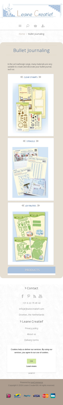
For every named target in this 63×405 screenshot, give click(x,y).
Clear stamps (30, 77)
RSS (34, 296)
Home (22, 33)
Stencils (30, 141)
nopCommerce (37, 382)
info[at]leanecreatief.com (31, 308)
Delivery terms (31, 340)
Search (31, 373)
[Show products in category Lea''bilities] (30, 237)
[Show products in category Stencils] (30, 172)
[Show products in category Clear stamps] (30, 108)
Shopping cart (35, 26)
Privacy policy (31, 328)
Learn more (31, 366)
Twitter (28, 296)
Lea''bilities (31, 205)
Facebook (22, 296)
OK (31, 361)
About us (31, 334)
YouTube (40, 296)
